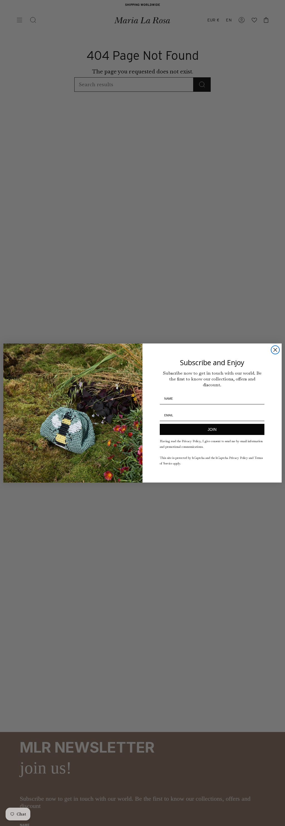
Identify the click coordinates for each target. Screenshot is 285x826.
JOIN (212, 429)
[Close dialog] (275, 350)
